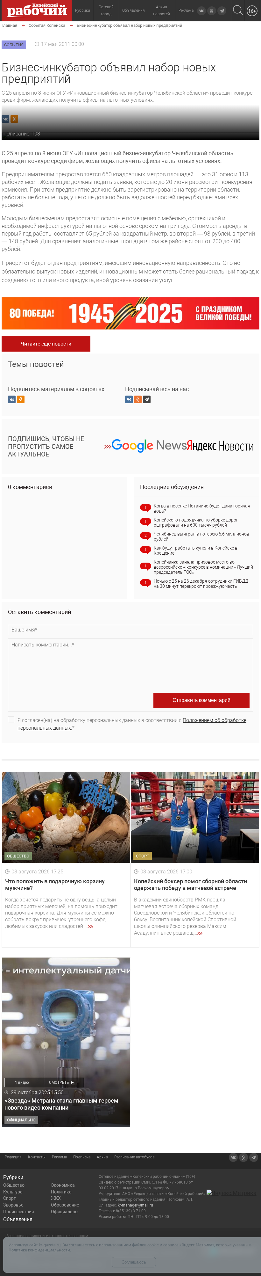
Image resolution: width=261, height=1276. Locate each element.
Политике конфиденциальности (39, 1250)
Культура (13, 1191)
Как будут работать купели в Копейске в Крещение (195, 550)
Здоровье (13, 1204)
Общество (14, 1185)
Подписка (81, 1157)
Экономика (63, 1185)
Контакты (37, 1157)
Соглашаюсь (134, 1262)
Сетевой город (106, 10)
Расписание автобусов (134, 1157)
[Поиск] (238, 10)
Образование (65, 1204)
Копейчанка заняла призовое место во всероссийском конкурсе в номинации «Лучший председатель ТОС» (203, 567)
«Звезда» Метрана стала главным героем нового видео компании (61, 1104)
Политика (61, 1191)
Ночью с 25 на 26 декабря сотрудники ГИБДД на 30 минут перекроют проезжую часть (201, 584)
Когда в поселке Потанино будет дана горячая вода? (202, 508)
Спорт (9, 1198)
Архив (102, 1157)
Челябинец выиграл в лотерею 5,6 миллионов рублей (201, 536)
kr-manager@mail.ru (135, 1205)
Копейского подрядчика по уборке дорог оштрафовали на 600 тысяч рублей (196, 522)
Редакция (13, 1157)
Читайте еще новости (46, 344)
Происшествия (18, 1211)
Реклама (186, 10)
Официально (64, 1211)
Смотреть (59, 1082)
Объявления (133, 10)
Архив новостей (161, 10)
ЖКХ (56, 1198)
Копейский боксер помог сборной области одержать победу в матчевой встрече (190, 885)
